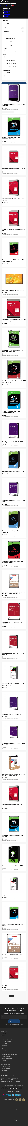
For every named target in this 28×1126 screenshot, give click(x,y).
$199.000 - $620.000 (10, 57)
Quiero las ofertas (14, 1021)
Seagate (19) (9, 41)
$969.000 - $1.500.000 (11, 63)
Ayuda (3, 5)
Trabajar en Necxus (7, 1072)
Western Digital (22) (10, 38)
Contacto (16, 5)
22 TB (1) (8, 72)
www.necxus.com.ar (6, 1108)
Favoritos (6, 16)
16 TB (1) (8, 76)
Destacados (7, 11)
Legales (4, 1060)
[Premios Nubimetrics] (20, 1100)
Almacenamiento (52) (11, 51)
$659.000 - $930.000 (10, 60)
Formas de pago (6, 1056)
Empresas (6, 15)
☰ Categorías (6, 8)
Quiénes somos (6, 1066)
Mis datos (4, 1035)
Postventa (4, 1043)
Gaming (6, 12)
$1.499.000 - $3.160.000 (11, 66)
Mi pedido (4, 1033)
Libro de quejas (6, 1051)
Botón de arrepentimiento (8, 1049)
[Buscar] (26, 4)
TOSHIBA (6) (9, 45)
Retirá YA (6, 9)
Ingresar (8, 5)
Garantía (4, 1045)
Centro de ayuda (6, 1041)
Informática (7, 14)
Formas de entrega (7, 1058)
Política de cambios (7, 1047)
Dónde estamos (6, 1068)
